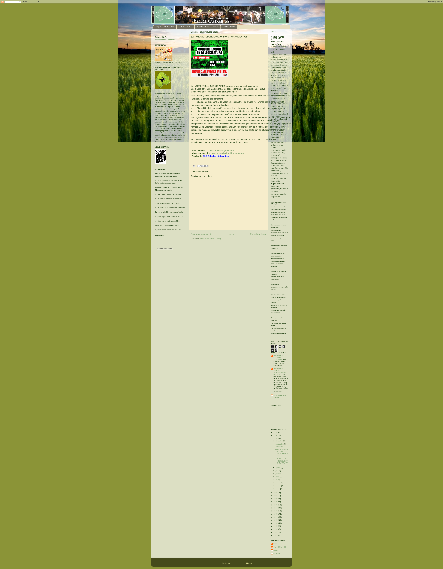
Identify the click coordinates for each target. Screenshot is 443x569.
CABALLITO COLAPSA (278, 357)
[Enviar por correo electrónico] (198, 166)
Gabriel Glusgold (279, 547)
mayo (277, 477)
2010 (276, 529)
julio (277, 471)
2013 (276, 520)
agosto (278, 468)
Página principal (165, 27)
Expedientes (229, 27)
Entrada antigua (258, 234)
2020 (276, 499)
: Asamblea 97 (280, 446)
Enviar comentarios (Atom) (211, 239)
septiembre (279, 444)
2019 (276, 502)
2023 (276, 438)
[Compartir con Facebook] (205, 166)
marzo (278, 483)
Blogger (249, 563)
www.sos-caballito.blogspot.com (227, 153)
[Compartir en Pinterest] (207, 166)
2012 (276, 523)
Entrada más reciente (201, 234)
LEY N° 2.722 (185, 27)
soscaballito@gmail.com (222, 150)
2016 (276, 511)
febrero (278, 486)
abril (277, 480)
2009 (276, 532)
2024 (276, 435)
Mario (275, 550)
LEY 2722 (274, 31)
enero (277, 489)
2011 (276, 526)
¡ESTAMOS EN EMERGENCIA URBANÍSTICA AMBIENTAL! (281, 461)
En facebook (278, 359)
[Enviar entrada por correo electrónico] (194, 166)
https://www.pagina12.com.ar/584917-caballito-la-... (281, 452)
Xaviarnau (226, 563)
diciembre (279, 441)
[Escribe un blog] (201, 166)
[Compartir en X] (203, 166)
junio (277, 474)
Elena (275, 544)
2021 (276, 496)
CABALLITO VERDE (278, 370)
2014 (276, 517)
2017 (276, 508)
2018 (276, 505)
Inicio (231, 234)
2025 (276, 432)
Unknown (276, 553)
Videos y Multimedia (208, 27)
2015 (276, 514)
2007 (276, 535)
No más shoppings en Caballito (280, 373)
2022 (276, 493)
